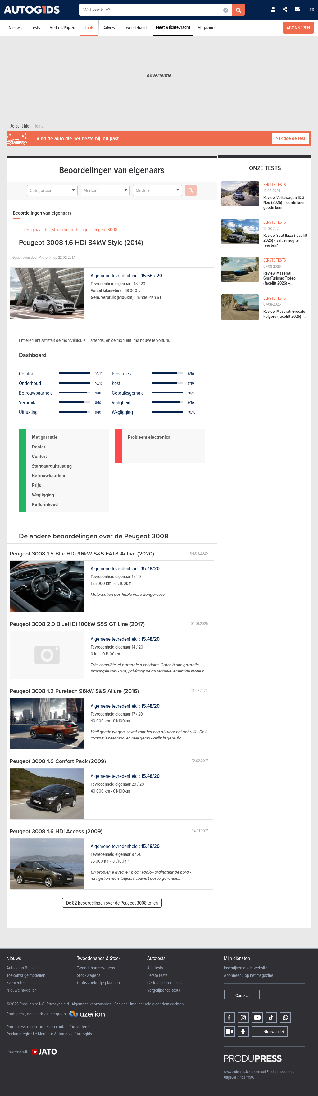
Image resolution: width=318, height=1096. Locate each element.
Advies (109, 27)
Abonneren (298, 27)
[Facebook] (229, 1017)
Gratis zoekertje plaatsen (98, 982)
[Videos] (229, 1031)
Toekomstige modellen (26, 975)
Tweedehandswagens (96, 967)
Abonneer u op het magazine (248, 975)
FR (312, 9)
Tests (35, 27)
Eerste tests (157, 975)
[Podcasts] (243, 1031)
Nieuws (15, 27)
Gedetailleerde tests (164, 982)
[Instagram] (243, 1017)
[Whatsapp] (285, 1017)
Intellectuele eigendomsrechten (157, 1004)
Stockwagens (88, 975)
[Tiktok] (271, 1017)
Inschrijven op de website (245, 967)
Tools (89, 27)
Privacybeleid (58, 1004)
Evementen (16, 982)
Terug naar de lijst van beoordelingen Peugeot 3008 (70, 229)
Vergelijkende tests (163, 990)
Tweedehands (136, 27)
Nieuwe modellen (22, 990)
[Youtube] (257, 1017)
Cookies (120, 1004)
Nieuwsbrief (273, 1031)
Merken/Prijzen (62, 27)
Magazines (207, 27)
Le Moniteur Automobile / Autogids (62, 1034)
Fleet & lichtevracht (173, 27)
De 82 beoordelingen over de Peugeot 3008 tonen (112, 902)
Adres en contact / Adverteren (65, 1026)
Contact (242, 995)
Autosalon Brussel (22, 967)
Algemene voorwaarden (91, 1004)
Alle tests (155, 967)
